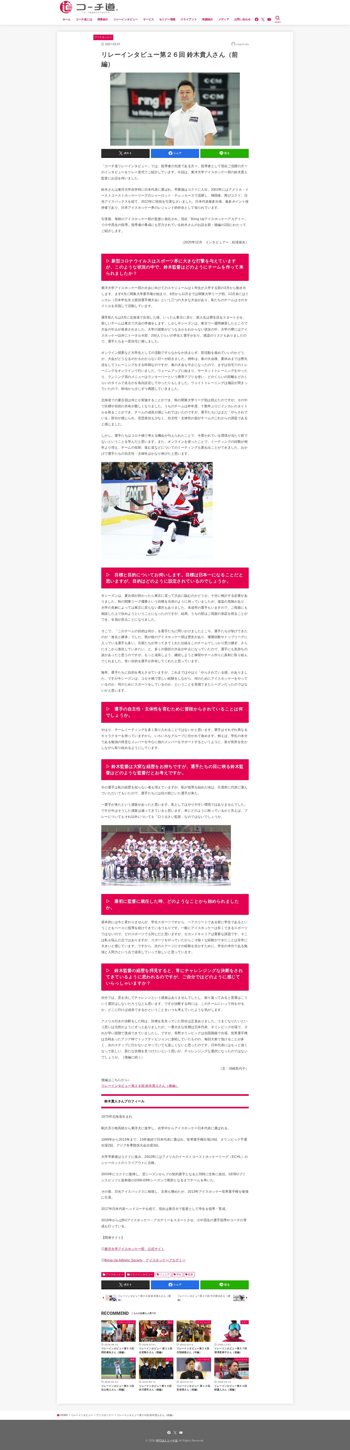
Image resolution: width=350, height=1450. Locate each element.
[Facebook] (256, 19)
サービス (148, 19)
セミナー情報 (167, 19)
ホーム (67, 19)
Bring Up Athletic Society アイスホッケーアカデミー (145, 1260)
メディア (223, 19)
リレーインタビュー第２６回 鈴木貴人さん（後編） (140, 1086)
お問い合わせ (242, 19)
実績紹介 (207, 19)
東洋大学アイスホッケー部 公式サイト (134, 1249)
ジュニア (165, 1274)
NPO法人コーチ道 (167, 1440)
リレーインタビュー (125, 19)
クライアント (189, 19)
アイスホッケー (103, 37)
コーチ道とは (84, 19)
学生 (178, 1274)
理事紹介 (102, 19)
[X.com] (263, 19)
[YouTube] (269, 19)
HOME (64, 1415)
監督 (190, 1274)
